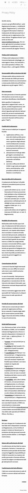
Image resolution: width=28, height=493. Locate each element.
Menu (22, 2)
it (21, 5)
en (25, 5)
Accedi (15, 2)
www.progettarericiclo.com (10, 42)
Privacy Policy (23, 490)
